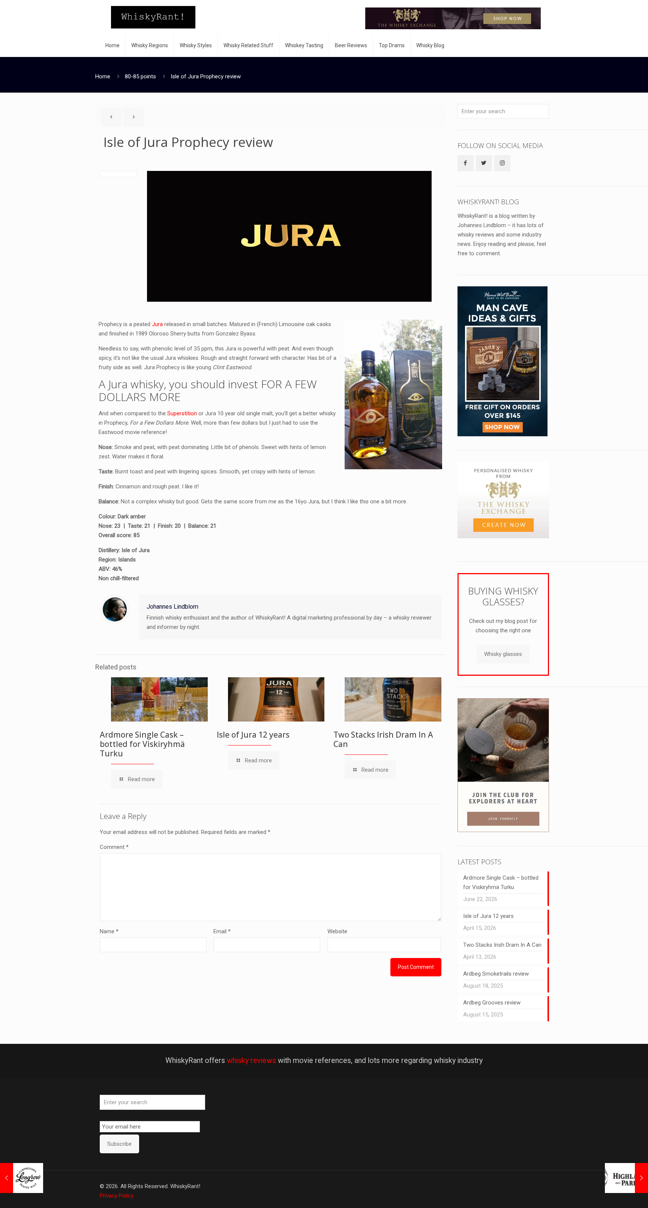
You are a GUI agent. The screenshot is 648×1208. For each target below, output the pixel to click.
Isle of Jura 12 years (253, 734)
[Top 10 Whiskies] (453, 18)
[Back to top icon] (612, 1193)
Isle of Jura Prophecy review (206, 76)
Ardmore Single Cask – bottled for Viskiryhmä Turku (142, 744)
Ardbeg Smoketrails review (496, 973)
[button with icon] (466, 163)
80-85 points (140, 76)
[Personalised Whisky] (503, 536)
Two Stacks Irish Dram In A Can (383, 739)
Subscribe (119, 1144)
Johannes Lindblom (172, 606)
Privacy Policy (117, 1195)
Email (222, 931)
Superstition (182, 413)
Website (337, 931)
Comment (114, 847)
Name (109, 931)
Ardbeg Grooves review (491, 1002)
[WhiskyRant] (153, 17)
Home (102, 76)
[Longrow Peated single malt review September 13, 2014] (21, 1178)
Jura (157, 324)
